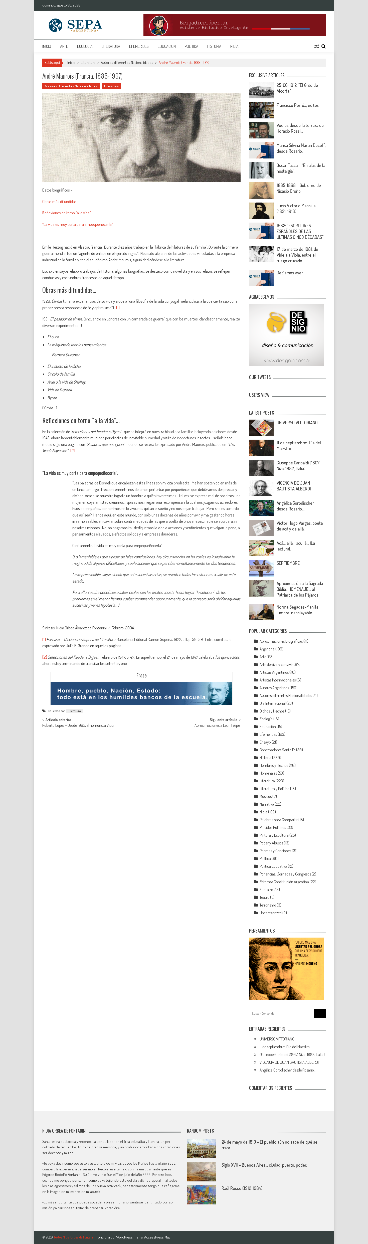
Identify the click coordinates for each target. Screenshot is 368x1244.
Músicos (266, 796)
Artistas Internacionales (278, 679)
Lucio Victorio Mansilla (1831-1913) (296, 208)
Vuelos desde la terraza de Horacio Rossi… (300, 128)
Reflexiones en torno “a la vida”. (66, 212)
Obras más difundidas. (59, 201)
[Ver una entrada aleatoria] (316, 46)
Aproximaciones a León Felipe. (218, 726)
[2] (72, 450)
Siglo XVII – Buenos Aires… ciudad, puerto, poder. (264, 1165)
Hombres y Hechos (274, 765)
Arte (64, 46)
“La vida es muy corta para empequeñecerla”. (77, 224)
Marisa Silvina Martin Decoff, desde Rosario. (301, 148)
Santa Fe (266, 889)
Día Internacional (273, 703)
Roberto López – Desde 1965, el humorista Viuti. (78, 726)
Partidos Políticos (273, 827)
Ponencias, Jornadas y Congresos (285, 873)
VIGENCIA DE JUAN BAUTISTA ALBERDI (294, 485)
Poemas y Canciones (275, 850)
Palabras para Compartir (279, 819)
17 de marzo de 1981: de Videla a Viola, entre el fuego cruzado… (297, 254)
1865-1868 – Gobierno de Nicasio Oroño (299, 188)
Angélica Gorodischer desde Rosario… (295, 505)
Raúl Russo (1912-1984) (242, 1188)
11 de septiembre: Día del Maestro (285, 1046)
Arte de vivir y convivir (276, 664)
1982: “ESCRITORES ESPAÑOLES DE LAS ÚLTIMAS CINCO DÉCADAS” (300, 231)
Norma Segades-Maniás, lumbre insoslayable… (298, 609)
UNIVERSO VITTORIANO (297, 422)
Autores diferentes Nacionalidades (127, 62)
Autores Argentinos (274, 687)
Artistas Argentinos (274, 672)
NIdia (234, 46)
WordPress (124, 1237)
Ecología (85, 46)
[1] (118, 307)
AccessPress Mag (157, 1237)
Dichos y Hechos (272, 711)
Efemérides (139, 46)
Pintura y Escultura (274, 835)
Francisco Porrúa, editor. (298, 105)
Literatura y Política (274, 788)
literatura (75, 711)
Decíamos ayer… (291, 272)
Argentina (267, 648)
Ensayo (265, 742)
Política (191, 46)
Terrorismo (268, 905)
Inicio (46, 46)
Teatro (264, 897)
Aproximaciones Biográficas (281, 641)
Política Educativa (273, 866)
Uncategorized (271, 912)
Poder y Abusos (271, 842)
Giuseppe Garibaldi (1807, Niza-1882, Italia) (298, 465)
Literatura (111, 46)
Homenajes (268, 773)
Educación (167, 46)
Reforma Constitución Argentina (284, 881)
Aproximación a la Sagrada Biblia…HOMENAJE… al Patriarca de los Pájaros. (300, 589)
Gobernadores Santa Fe (277, 749)
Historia (214, 46)
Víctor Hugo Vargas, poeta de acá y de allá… (300, 525)
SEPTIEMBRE (288, 563)
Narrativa (267, 804)
